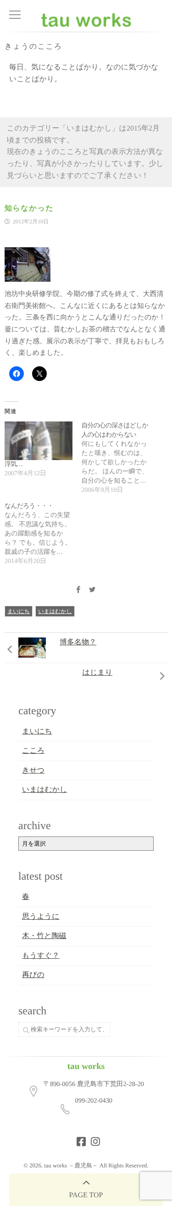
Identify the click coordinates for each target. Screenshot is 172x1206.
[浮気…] (38, 440)
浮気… (13, 464)
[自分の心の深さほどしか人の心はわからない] (120, 458)
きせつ (33, 770)
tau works (86, 1066)
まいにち (18, 611)
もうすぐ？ (41, 956)
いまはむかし (55, 611)
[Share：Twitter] (92, 590)
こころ (33, 751)
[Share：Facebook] (78, 590)
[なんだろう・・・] (43, 534)
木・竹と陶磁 (44, 936)
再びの (33, 975)
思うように (41, 917)
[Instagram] (92, 1138)
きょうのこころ (33, 47)
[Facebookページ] (78, 1138)
